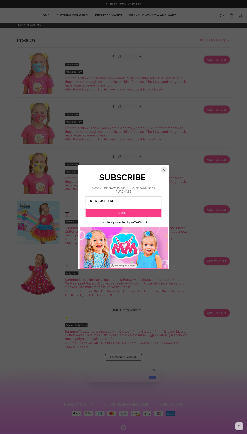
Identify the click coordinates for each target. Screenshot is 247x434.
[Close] (164, 170)
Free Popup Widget (125, 265)
